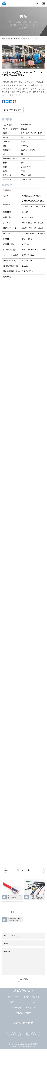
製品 (14, 38)
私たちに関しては (31, 997)
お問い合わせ (15, 1008)
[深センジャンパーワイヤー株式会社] (4, 3)
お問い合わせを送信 (12, 110)
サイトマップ (31, 1008)
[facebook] (7, 1034)
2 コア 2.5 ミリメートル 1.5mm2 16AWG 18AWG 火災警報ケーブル (15, 897)
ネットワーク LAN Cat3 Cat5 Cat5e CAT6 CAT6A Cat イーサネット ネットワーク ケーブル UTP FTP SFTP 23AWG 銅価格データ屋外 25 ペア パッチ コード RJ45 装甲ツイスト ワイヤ (15, 920)
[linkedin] (13, 1034)
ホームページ (6, 38)
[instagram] (33, 1034)
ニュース (22, 1002)
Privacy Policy (23, 1013)
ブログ (34, 1002)
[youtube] (27, 1034)
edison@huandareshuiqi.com (25, 1046)
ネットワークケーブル (24, 38)
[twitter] (20, 1034)
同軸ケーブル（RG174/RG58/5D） (37, 897)
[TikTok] (40, 1034)
